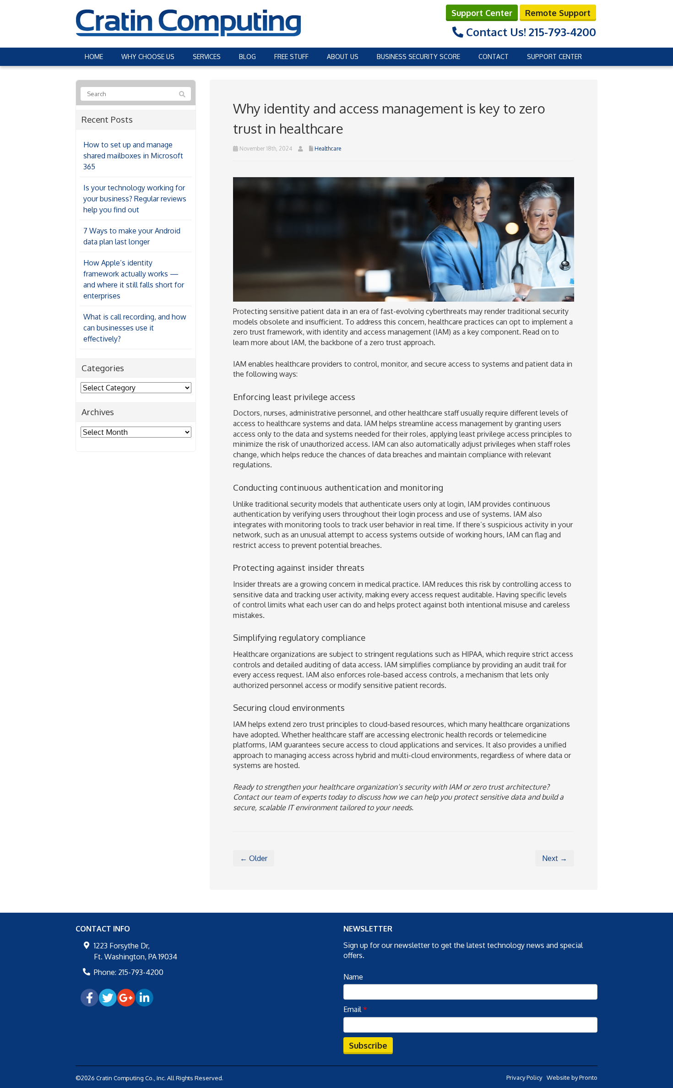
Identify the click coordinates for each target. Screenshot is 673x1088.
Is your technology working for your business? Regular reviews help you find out (134, 198)
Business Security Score (418, 56)
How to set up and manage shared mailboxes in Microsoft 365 (133, 155)
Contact (493, 56)
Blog (247, 56)
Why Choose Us (147, 56)
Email (355, 1009)
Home (94, 56)
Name (353, 976)
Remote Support (558, 13)
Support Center (481, 13)
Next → (554, 858)
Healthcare (328, 148)
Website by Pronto (572, 1077)
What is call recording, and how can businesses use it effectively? (134, 327)
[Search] (182, 94)
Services (207, 56)
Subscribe (368, 1045)
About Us (342, 56)
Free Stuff (291, 56)
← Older (253, 858)
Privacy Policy (524, 1077)
